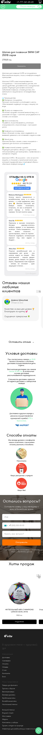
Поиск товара (27, 7)
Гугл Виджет (30, 273)
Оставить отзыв (22, 188)
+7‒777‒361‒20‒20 (25, 2)
